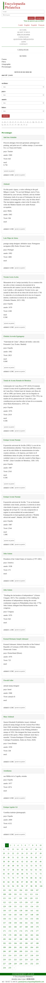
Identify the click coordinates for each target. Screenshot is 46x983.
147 (26, 915)
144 (9, 915)
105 (26, 890)
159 (15, 923)
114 (36, 894)
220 (4, 960)
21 (8, 853)
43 (27, 862)
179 (9, 935)
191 (37, 939)
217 (26, 955)
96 (22, 886)
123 (9, 902)
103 (15, 890)
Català (20, 25)
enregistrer (39, 18)
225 (31, 960)
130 (9, 906)
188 (20, 939)
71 (31, 874)
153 (20, 919)
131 (15, 906)
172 (9, 931)
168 (26, 927)
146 (20, 915)
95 (18, 886)
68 (18, 874)
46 (40, 862)
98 (31, 886)
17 (31, 849)
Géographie (6, 64)
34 (27, 857)
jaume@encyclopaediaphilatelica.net (31, 982)
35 (31, 857)
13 (13, 849)
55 (40, 866)
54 (36, 866)
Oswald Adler (8, 680)
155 (31, 919)
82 (40, 878)
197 (31, 943)
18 (36, 849)
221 (9, 960)
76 (13, 878)
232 (31, 964)
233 (37, 964)
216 (20, 955)
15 (22, 849)
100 (41, 886)
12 (8, 849)
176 (31, 931)
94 (13, 886)
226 (37, 960)
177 (37, 931)
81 (36, 878)
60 (22, 870)
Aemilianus (7, 771)
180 (15, 935)
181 (20, 935)
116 (9, 898)
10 (40, 845)
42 (22, 862)
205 (37, 947)
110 (15, 894)
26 (31, 853)
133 (26, 906)
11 (4, 849)
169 (31, 927)
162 (31, 923)
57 (8, 870)
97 (27, 886)
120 (31, 898)
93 (8, 886)
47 (4, 866)
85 (13, 882)
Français (41, 25)
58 (13, 870)
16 (27, 849)
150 (4, 919)
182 (26, 935)
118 (20, 898)
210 (26, 951)
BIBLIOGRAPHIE (23, 35)
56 (4, 870)
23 (18, 853)
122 (4, 902)
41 (18, 862)
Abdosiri (6, 184)
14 (17, 849)
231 (26, 964)
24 (22, 853)
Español (34, 25)
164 (4, 927)
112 (26, 894)
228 (9, 964)
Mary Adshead (8, 717)
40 (13, 862)
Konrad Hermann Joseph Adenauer (15, 639)
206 (4, 951)
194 (15, 943)
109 (9, 894)
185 (4, 939)
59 (18, 870)
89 (31, 882)
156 (37, 919)
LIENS (23, 42)
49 (13, 866)
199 (4, 947)
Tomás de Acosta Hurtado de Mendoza (17, 380)
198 (37, 943)
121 (36, 898)
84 (8, 882)
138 (15, 911)
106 (31, 890)
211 (31, 951)
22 (13, 853)
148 (31, 915)
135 (37, 906)
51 (22, 866)
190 (31, 939)
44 (31, 862)
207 (9, 951)
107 (37, 890)
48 (8, 866)
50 (18, 866)
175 (26, 931)
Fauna (4, 59)
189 (26, 939)
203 (26, 947)
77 (18, 878)
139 (20, 911)
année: (4, 99)
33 (22, 857)
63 (36, 870)
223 (20, 960)
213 (4, 955)
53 (31, 866)
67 (13, 874)
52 (27, 866)
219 (37, 955)
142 (37, 911)
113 (31, 894)
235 (9, 968)
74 (4, 878)
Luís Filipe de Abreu (10, 238)
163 (37, 923)
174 (20, 931)
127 (31, 902)
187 (15, 939)
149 (37, 915)
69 (22, 874)
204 (31, 947)
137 (9, 911)
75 (8, 878)
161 (26, 923)
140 (26, 911)
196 (26, 943)
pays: (4, 91)
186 (9, 939)
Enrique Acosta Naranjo (11, 440)
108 (4, 894)
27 (36, 853)
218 (31, 955)
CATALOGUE (24, 37)
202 (20, 947)
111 (20, 894)
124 (15, 902)
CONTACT (23, 44)
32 (18, 857)
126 (26, 902)
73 (40, 874)
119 (25, 898)
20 (4, 853)
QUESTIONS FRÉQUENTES (23, 39)
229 (15, 964)
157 (4, 923)
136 (4, 911)
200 (9, 947)
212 (37, 951)
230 (20, 964)
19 (40, 849)
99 (36, 886)
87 (22, 882)
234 (4, 968)
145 (15, 915)
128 (37, 902)
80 (31, 878)
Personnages (6, 67)
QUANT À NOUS (23, 32)
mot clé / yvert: (7, 75)
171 (4, 931)
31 (13, 857)
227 (4, 964)
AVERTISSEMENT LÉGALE (23, 974)
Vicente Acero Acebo (11, 277)
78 (22, 878)
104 (20, 890)
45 (36, 862)
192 (4, 943)
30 (8, 857)
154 (26, 919)
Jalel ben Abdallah (9, 137)
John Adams (7, 554)
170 (37, 927)
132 (20, 906)
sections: (5, 83)
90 (36, 882)
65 (4, 874)
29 (4, 857)
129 (4, 906)
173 (15, 931)
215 (15, 955)
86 (18, 882)
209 (20, 951)
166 (15, 927)
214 (9, 955)
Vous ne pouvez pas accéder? (34, 21)
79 (27, 878)
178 (4, 935)
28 (40, 853)
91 (40, 882)
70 (27, 874)
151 (9, 919)
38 (4, 862)
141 (31, 911)
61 (27, 870)
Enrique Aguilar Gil (10, 807)
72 (36, 874)
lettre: (4, 107)
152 (15, 919)
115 (4, 898)
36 (36, 857)
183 (31, 935)
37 (40, 857)
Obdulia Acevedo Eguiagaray (13, 336)
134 (31, 906)
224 (26, 960)
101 (4, 890)
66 (8, 874)
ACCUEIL (23, 30)
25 (27, 853)
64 (40, 870)
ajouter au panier (9, 171)
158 (9, 923)
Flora (4, 62)
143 (4, 915)
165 (9, 927)
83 (4, 882)
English (27, 25)
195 (20, 943)
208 (15, 951)
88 (27, 882)
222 (15, 960)
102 (9, 890)
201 (15, 947)
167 (20, 927)
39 (8, 862)
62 (31, 870)
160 (20, 923)
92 (4, 886)
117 (15, 898)
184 (37, 935)
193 (9, 943)
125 (20, 902)
